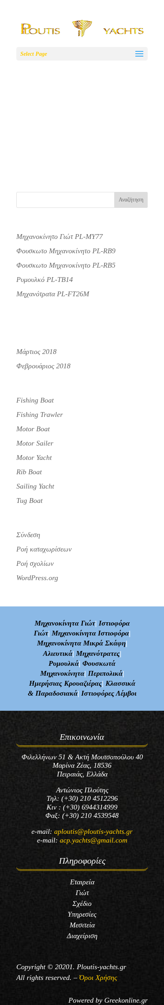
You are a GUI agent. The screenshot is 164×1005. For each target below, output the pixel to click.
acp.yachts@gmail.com (93, 840)
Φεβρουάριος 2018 (43, 366)
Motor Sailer (34, 443)
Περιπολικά (105, 673)
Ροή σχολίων (35, 563)
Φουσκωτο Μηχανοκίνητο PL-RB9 (60, 94)
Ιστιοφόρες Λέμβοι (109, 693)
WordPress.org (37, 578)
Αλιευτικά (57, 653)
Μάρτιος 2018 (36, 352)
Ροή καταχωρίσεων (44, 549)
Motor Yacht (34, 457)
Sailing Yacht (35, 486)
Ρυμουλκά (64, 663)
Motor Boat (33, 429)
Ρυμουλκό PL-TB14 (44, 280)
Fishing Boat (35, 400)
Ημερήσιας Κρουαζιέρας (65, 683)
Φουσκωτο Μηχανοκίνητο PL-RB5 (60, 138)
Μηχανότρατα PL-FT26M (52, 294)
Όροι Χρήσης (98, 978)
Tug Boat (29, 500)
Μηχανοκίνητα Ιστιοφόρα (90, 633)
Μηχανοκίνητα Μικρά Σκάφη (81, 643)
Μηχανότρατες (98, 653)
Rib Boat (29, 472)
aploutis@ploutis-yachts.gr (93, 831)
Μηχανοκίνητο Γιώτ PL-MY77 (59, 236)
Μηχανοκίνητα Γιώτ (65, 623)
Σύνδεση (28, 535)
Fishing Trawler (39, 414)
